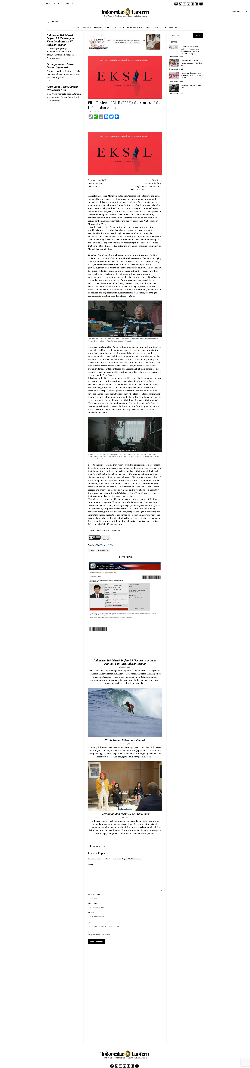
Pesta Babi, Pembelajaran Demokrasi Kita (63, 88)
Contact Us (68, 3)
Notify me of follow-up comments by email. (103, 926)
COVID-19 (86, 27)
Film (101, 545)
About (59, 3)
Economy (98, 27)
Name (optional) (94, 894)
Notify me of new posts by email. (99, 935)
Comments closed (54, 58)
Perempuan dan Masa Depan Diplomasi (60, 66)
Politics (111, 545)
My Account (159, 27)
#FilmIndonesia (103, 551)
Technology (119, 27)
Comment (91, 864)
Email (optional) (93, 903)
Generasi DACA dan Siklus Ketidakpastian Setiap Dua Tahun (191, 62)
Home (76, 27)
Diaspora (173, 27)
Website (91, 912)
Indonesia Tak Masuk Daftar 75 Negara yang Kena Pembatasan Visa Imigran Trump (61, 40)
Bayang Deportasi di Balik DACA (191, 86)
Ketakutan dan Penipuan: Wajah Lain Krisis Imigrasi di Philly (192, 75)
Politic (108, 27)
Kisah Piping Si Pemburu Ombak (125, 740)
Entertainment (133, 27)
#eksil (92, 551)
